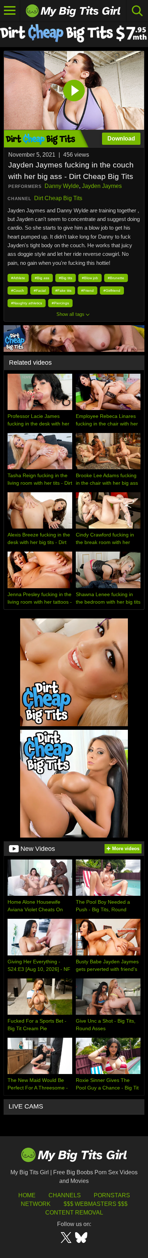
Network (36, 1204)
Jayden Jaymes (102, 186)
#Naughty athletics (26, 303)
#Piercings (60, 303)
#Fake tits (63, 290)
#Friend (87, 290)
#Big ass (42, 278)
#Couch (17, 290)
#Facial (40, 290)
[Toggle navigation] (10, 11)
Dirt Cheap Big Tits (58, 198)
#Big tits (65, 278)
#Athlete (18, 278)
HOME (27, 1195)
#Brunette (116, 278)
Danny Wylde (62, 186)
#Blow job (90, 278)
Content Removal (74, 1212)
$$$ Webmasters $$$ (96, 1204)
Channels (64, 1195)
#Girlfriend (111, 290)
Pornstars (112, 1195)
